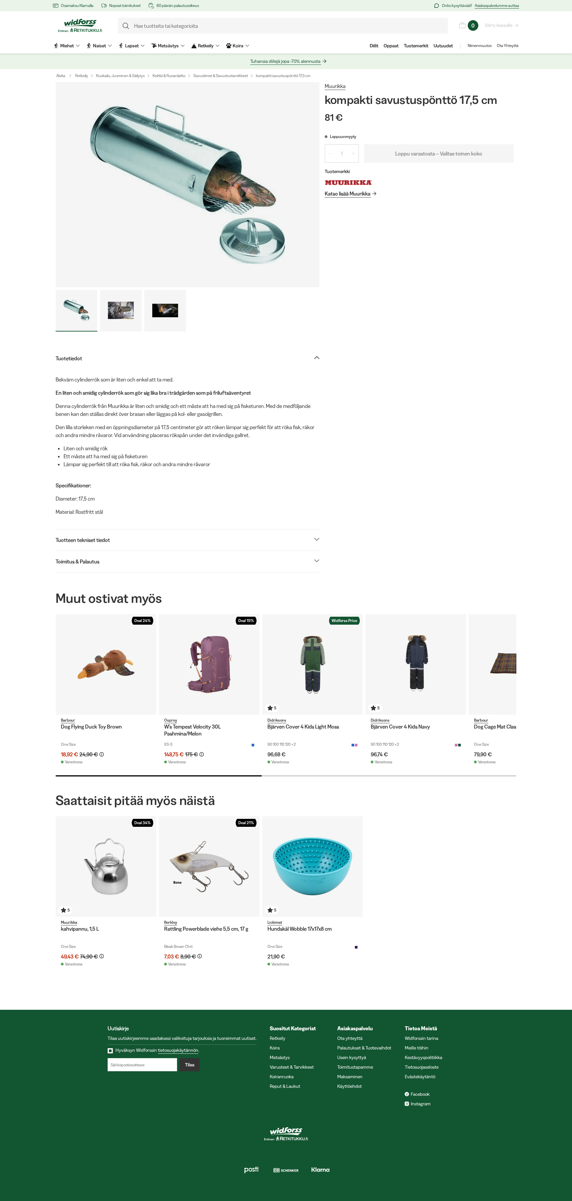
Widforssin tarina (421, 1038)
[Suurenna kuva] (187, 184)
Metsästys (280, 1057)
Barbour (68, 720)
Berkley (170, 922)
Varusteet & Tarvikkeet (292, 1067)
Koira (275, 1048)
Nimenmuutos (480, 45)
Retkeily (81, 75)
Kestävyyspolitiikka (423, 1057)
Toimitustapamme (355, 1067)
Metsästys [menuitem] (168, 46)
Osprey (170, 720)
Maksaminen (349, 1077)
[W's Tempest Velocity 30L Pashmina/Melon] (209, 664)
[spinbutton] (342, 153)
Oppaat (391, 46)
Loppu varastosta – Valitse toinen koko (438, 153)
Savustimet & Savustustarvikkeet (220, 75)
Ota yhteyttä (349, 1038)
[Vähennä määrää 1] (330, 153)
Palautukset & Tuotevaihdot (364, 1048)
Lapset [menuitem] (132, 46)
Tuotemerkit (416, 46)
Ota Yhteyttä (507, 45)
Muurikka (335, 86)
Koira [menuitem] (238, 46)
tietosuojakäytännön (178, 1050)
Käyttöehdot (349, 1086)
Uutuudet (443, 46)
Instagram (421, 1104)
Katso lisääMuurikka (347, 193)
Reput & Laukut (285, 1086)
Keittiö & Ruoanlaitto (169, 75)
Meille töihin (416, 1048)
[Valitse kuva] (76, 311)
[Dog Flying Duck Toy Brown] (106, 664)
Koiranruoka (282, 1077)
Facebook (420, 1094)
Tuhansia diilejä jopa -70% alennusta (285, 61)
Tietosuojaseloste (422, 1067)
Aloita (60, 75)
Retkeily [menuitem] (206, 46)
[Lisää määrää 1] (353, 153)
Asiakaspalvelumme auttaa (497, 5)
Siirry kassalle (498, 25)
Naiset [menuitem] (99, 46)
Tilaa (189, 1065)
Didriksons (276, 720)
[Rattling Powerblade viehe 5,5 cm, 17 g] (209, 866)
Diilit (374, 46)
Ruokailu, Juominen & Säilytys (120, 75)
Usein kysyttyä (351, 1057)
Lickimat (274, 922)
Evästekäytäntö (420, 1077)
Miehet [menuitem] (67, 46)
